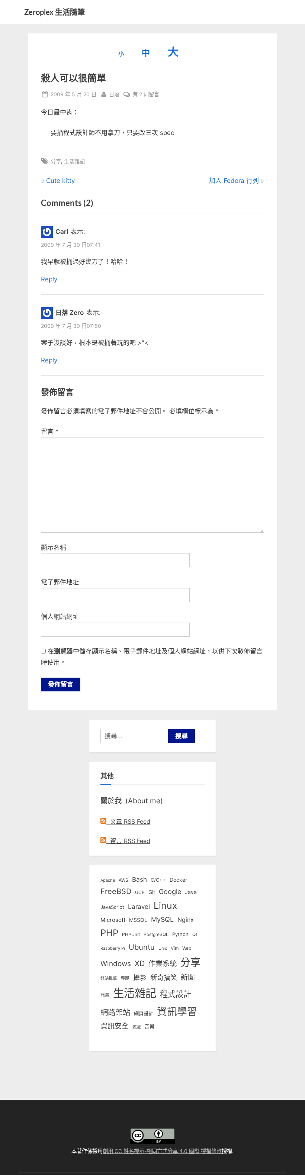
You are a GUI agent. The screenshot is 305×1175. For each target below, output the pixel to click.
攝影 (140, 977)
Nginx (185, 919)
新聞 (188, 977)
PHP (109, 932)
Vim (175, 948)
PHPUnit (131, 934)
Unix (162, 948)
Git (151, 892)
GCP (140, 892)
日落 (114, 94)
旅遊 (104, 995)
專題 (125, 978)
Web (186, 948)
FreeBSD (115, 891)
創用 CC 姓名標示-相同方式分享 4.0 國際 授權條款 (162, 1151)
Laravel (139, 906)
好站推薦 (108, 978)
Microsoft (112, 920)
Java (191, 892)
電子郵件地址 (60, 582)
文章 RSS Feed (128, 821)
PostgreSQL (156, 934)
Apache (107, 880)
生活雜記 (74, 161)
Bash (139, 879)
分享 (56, 161)
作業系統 (162, 963)
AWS (123, 880)
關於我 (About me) (131, 800)
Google (170, 891)
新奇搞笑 (163, 977)
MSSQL (138, 920)
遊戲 (136, 1027)
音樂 (149, 1027)
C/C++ (158, 880)
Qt (194, 934)
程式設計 (175, 994)
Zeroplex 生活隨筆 (54, 11)
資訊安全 (114, 1025)
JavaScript (112, 907)
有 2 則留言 (145, 95)
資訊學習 (177, 1011)
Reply (49, 279)
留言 (50, 431)
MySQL (162, 919)
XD (140, 963)
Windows (115, 963)
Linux (165, 905)
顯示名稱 (53, 547)
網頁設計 (143, 1013)
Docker (178, 880)
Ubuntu (142, 947)
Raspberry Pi (112, 948)
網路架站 (115, 1012)
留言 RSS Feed (128, 841)
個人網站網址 (60, 616)
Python (180, 934)
